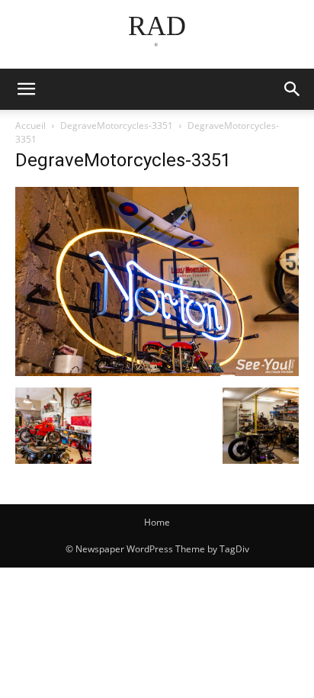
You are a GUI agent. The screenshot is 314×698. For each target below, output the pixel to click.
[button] (292, 89)
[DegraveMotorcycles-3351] (157, 371)
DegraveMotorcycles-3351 (116, 125)
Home (157, 522)
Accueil (30, 125)
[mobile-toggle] (26, 89)
